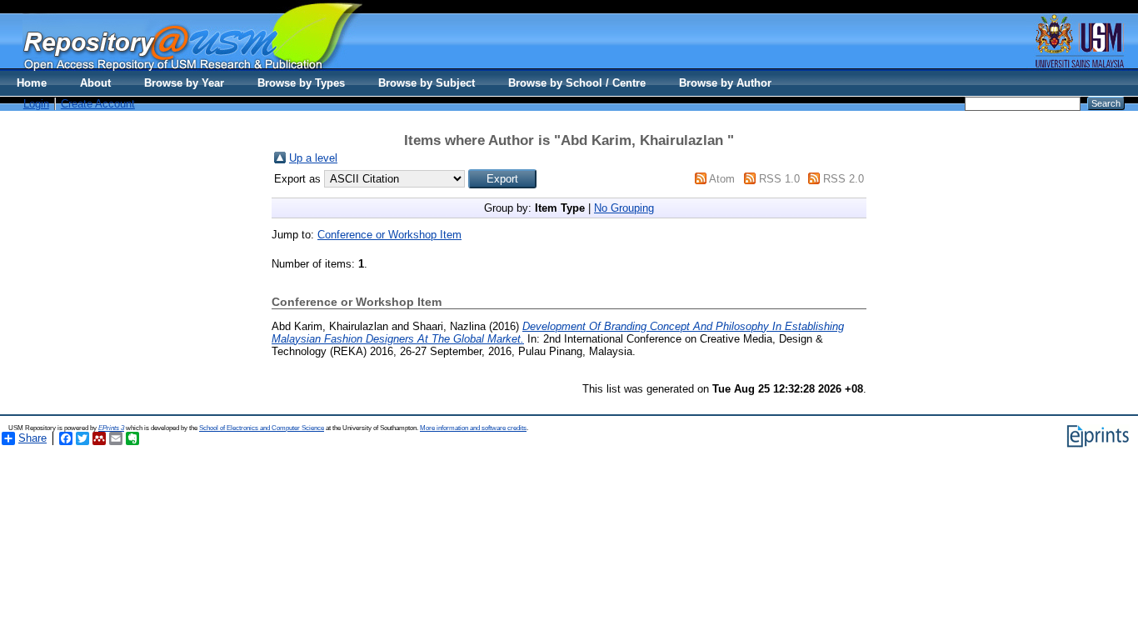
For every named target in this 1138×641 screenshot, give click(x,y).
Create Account (98, 104)
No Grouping (624, 208)
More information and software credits (473, 428)
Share (32, 438)
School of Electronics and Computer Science (261, 428)
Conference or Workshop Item (389, 234)
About (95, 83)
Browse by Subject (426, 83)
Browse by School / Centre (577, 83)
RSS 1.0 (779, 179)
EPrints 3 (111, 428)
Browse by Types (301, 83)
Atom (722, 179)
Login (36, 104)
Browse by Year (184, 83)
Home (32, 83)
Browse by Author (725, 83)
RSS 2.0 (843, 179)
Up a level (313, 158)
